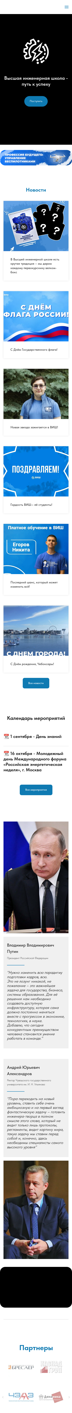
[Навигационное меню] (67, 7)
